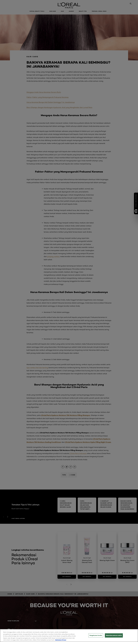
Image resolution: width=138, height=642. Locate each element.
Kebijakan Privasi (60, 640)
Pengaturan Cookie (96, 635)
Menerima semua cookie (114, 635)
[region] (69, 635)
